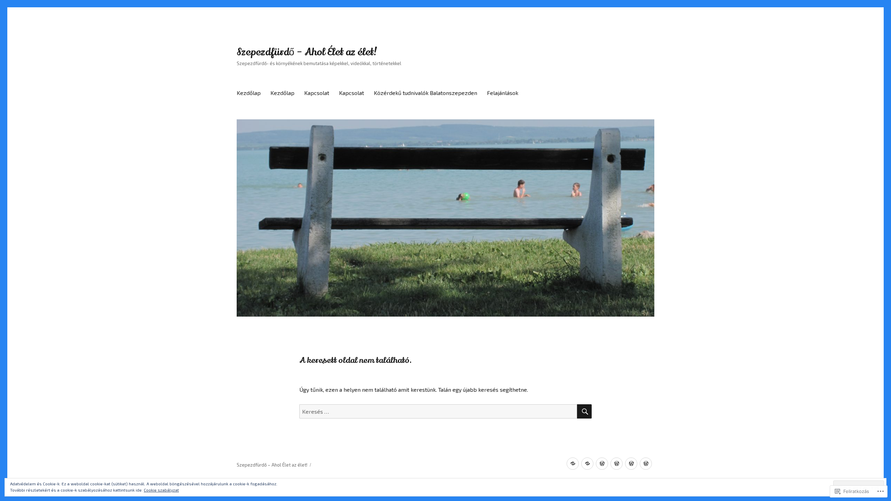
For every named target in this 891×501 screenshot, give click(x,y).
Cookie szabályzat (161, 489)
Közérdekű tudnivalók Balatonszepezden (425, 92)
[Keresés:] (438, 411)
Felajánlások (502, 92)
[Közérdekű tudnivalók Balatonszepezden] (631, 464)
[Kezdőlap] (573, 464)
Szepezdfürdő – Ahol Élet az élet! (307, 52)
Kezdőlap (249, 92)
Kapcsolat (316, 92)
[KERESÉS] (584, 411)
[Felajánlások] (646, 464)
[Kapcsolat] (602, 464)
